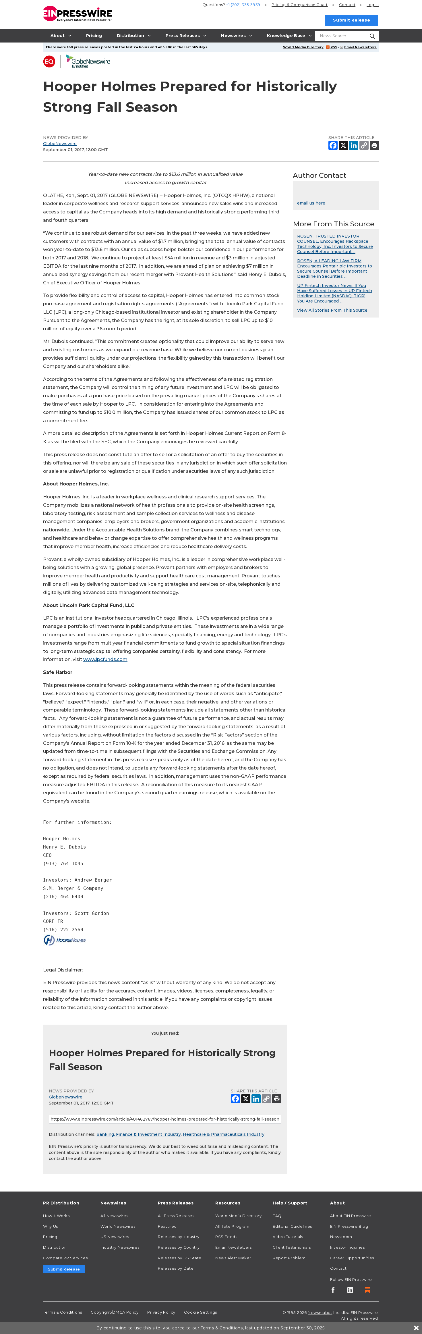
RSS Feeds (226, 1236)
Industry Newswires (120, 1247)
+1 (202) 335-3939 (243, 4)
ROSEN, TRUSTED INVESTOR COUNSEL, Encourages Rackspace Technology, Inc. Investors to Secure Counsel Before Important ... (335, 244)
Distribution (55, 1247)
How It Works (56, 1215)
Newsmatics (320, 1312)
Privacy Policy (161, 1312)
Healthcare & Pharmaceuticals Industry (223, 1134)
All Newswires (114, 1215)
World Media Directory (303, 47)
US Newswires (114, 1236)
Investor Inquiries (347, 1247)
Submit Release (351, 20)
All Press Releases (176, 1215)
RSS (333, 47)
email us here (311, 203)
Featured (167, 1226)
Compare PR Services (65, 1258)
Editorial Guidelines (292, 1226)
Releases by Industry (179, 1236)
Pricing (300, 4)
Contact (347, 4)
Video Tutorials (288, 1236)
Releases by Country (179, 1247)
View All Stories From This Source (332, 310)
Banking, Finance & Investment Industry (138, 1134)
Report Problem (289, 1258)
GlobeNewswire (60, 143)
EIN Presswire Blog (349, 1226)
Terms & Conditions (62, 1312)
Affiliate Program (232, 1226)
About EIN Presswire (350, 1215)
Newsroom (341, 1236)
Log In (373, 4)
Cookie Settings (200, 1312)
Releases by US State (180, 1258)
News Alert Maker (233, 1258)
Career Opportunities (352, 1258)
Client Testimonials (292, 1247)
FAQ (277, 1215)
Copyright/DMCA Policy (114, 1312)
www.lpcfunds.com (105, 659)
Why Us (50, 1226)
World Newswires (117, 1226)
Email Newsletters (360, 47)
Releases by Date (175, 1268)
